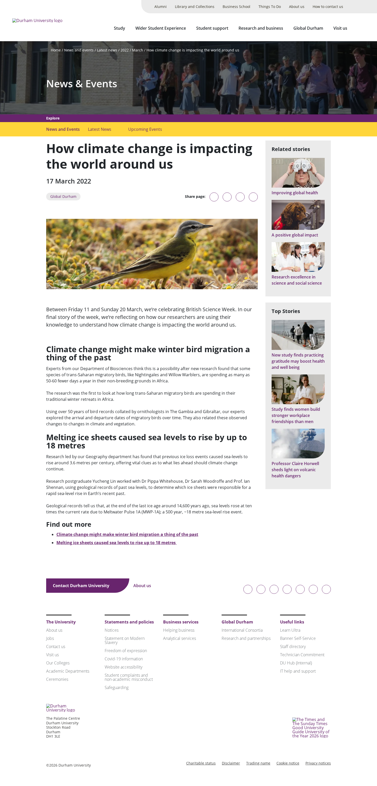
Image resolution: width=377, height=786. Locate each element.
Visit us (340, 28)
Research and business (261, 28)
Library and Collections (194, 6)
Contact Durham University (81, 585)
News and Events (63, 129)
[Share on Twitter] (227, 196)
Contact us (55, 646)
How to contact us (328, 6)
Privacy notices (318, 763)
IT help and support (298, 671)
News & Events (81, 83)
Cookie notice (287, 763)
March (137, 50)
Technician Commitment (302, 655)
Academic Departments (67, 671)
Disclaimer (231, 763)
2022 (125, 50)
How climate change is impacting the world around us (192, 50)
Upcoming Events (145, 129)
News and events (79, 50)
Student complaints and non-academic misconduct (129, 677)
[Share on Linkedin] (253, 196)
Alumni (160, 6)
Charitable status (201, 763)
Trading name (258, 763)
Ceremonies (57, 679)
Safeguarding (116, 687)
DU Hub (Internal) (296, 663)
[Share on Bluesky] (214, 199)
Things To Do (270, 6)
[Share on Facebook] (240, 196)
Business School (236, 6)
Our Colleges (58, 663)
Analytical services (179, 638)
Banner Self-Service (298, 638)
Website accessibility (123, 667)
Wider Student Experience (160, 28)
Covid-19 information (124, 659)
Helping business (178, 630)
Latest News (99, 129)
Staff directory (293, 646)
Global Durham (308, 28)
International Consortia (242, 630)
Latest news (107, 50)
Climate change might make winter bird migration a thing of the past (127, 534)
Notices (111, 630)
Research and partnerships (246, 638)
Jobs (50, 638)
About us (296, 6)
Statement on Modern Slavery (125, 640)
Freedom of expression (126, 650)
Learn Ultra (290, 630)
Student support (212, 28)
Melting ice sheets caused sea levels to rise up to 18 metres (116, 542)
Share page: (195, 196)
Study (119, 28)
